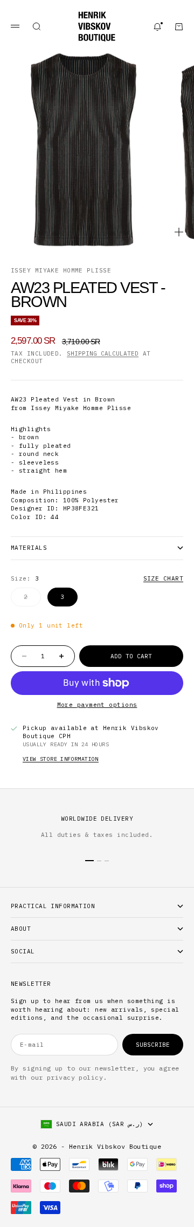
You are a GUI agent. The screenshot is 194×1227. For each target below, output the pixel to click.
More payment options (97, 704)
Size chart (163, 578)
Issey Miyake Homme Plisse (61, 270)
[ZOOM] (179, 232)
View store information (61, 758)
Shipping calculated (102, 353)
